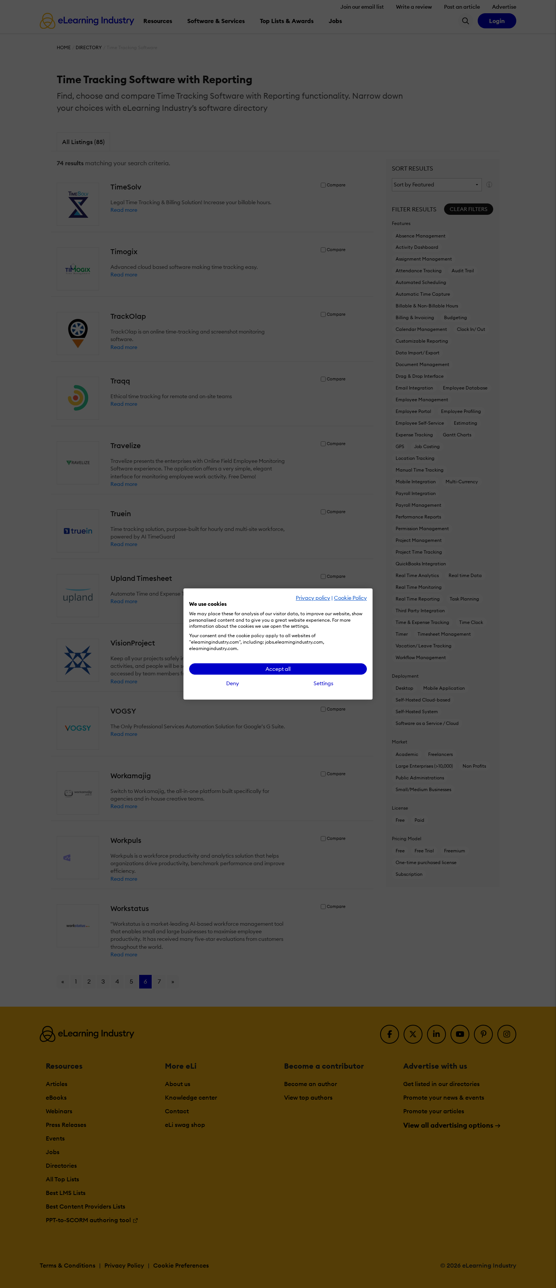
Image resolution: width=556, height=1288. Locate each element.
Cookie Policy (350, 597)
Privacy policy (313, 597)
